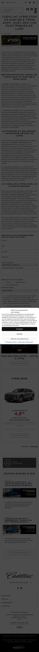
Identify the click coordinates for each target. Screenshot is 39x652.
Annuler (19, 334)
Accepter (19, 329)
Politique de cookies (11, 342)
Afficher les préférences (19, 339)
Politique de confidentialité (25, 342)
